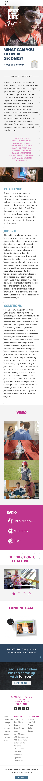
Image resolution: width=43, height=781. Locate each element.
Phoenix (31, 725)
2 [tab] (19, 593)
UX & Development (21, 737)
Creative (17, 725)
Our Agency (8, 722)
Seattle (30, 731)
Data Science (18, 722)
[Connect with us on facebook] (15, 708)
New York (31, 722)
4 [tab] (29, 593)
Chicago (31, 719)
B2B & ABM (18, 719)
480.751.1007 (21, 704)
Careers (7, 737)
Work (6, 716)
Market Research (20, 734)
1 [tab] (13, 593)
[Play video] (21, 430)
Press (6, 740)
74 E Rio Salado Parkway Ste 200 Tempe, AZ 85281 (21, 699)
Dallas (30, 728)
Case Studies (8, 719)
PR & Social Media (20, 740)
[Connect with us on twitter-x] (23, 708)
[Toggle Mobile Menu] (37, 3)
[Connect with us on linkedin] (27, 708)
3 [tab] (24, 593)
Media (16, 731)
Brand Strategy (19, 728)
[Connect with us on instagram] (19, 708)
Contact (7, 725)
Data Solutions (19, 749)
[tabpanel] (21, 579)
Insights (7, 728)
